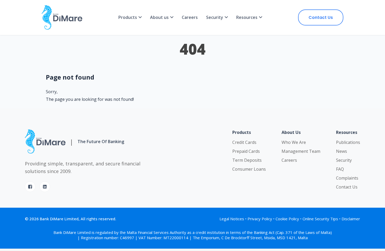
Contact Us (321, 17)
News (341, 151)
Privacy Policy (260, 218)
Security (344, 160)
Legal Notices (231, 218)
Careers (190, 17)
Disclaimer (351, 218)
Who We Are (294, 142)
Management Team (301, 151)
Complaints (347, 178)
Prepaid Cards (246, 151)
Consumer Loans (249, 169)
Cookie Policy (287, 218)
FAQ (340, 169)
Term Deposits (247, 160)
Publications (348, 142)
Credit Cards (244, 142)
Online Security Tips (320, 218)
